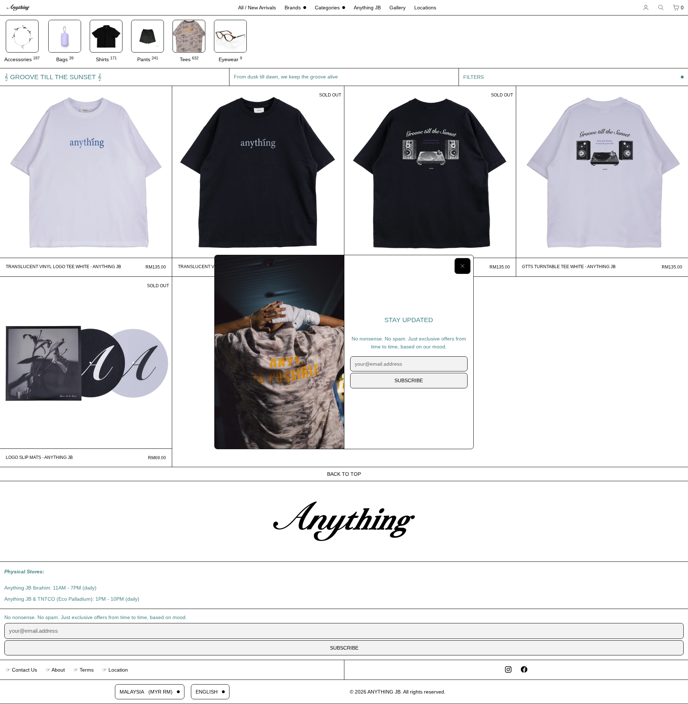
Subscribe (408, 380)
